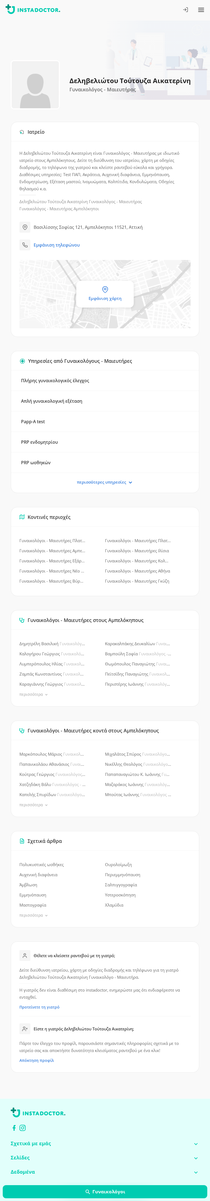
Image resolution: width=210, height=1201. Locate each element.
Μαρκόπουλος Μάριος (52, 754)
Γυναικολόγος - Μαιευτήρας (115, 201)
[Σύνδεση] (185, 10)
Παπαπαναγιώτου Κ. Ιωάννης (138, 774)
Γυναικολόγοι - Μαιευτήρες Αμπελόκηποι (52, 550)
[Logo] (32, 10)
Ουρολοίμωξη (118, 864)
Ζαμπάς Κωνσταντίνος (52, 674)
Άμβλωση (28, 884)
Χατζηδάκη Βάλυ (52, 784)
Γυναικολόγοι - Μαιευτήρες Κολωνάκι (138, 560)
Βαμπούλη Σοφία (138, 653)
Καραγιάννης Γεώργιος (52, 684)
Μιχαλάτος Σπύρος (138, 754)
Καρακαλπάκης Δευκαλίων (138, 643)
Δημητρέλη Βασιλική (52, 643)
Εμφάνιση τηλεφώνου (57, 245)
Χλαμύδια (114, 905)
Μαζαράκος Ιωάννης (138, 784)
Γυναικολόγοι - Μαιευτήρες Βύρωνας (52, 581)
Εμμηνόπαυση (32, 895)
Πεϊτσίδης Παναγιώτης (138, 674)
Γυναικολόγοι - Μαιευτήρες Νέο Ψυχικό (52, 571)
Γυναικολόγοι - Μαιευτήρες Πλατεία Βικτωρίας (138, 540)
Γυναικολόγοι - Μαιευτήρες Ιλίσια (137, 550)
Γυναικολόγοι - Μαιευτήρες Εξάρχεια (52, 560)
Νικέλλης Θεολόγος (138, 764)
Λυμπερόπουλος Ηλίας (52, 664)
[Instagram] (22, 1128)
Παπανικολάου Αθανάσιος (52, 764)
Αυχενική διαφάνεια (38, 874)
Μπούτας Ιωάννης (138, 794)
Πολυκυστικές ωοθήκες (41, 864)
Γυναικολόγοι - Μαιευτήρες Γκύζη (137, 581)
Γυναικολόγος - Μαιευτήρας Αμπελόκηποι (59, 208)
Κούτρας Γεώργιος (52, 774)
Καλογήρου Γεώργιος (52, 653)
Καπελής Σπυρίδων (52, 794)
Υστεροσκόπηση (120, 895)
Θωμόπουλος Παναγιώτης (138, 664)
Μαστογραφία (32, 905)
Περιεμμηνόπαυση (122, 874)
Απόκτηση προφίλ (36, 1060)
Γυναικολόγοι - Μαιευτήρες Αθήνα (137, 571)
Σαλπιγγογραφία (121, 884)
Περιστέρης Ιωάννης (138, 684)
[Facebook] (14, 1127)
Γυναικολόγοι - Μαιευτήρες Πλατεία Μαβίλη (52, 540)
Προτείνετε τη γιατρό (39, 1007)
